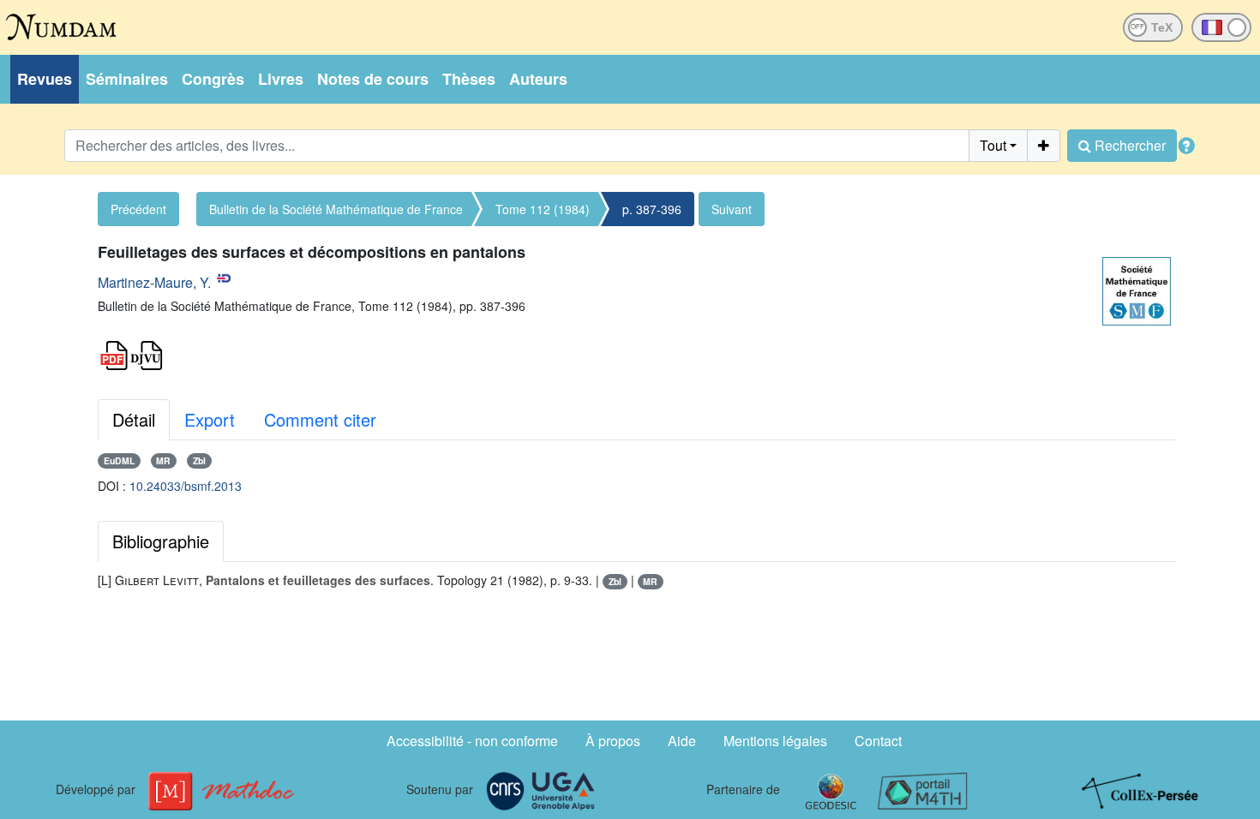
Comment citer (320, 419)
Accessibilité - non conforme (472, 740)
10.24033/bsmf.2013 (185, 485)
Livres (280, 79)
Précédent (138, 209)
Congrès (213, 79)
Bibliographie (160, 541)
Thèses (468, 79)
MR (163, 460)
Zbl (199, 460)
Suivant (731, 209)
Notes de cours (373, 79)
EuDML (119, 460)
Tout (993, 145)
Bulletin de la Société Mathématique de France (336, 209)
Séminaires (127, 79)
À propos (612, 740)
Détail (133, 419)
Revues (44, 79)
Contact (878, 740)
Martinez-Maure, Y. (154, 282)
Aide (682, 740)
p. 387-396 (651, 209)
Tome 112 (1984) (542, 209)
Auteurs (538, 79)
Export (209, 419)
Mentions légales (775, 740)
